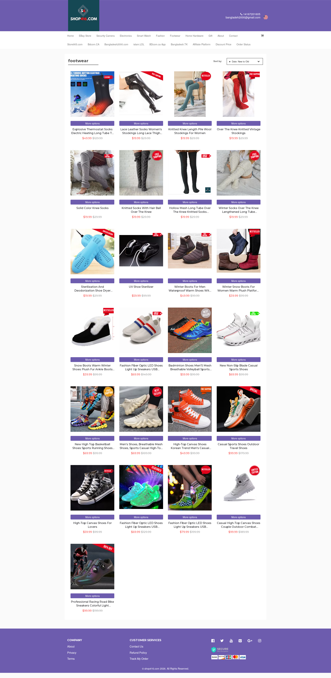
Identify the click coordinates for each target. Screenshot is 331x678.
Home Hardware (194, 35)
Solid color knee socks (92, 208)
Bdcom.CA (93, 44)
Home (70, 35)
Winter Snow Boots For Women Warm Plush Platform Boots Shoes (238, 290)
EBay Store (85, 35)
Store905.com (75, 44)
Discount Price (223, 44)
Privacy (71, 653)
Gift (210, 35)
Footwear (175, 35)
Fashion (160, 35)
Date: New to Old (240, 61)
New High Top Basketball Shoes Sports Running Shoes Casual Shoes (92, 448)
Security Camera (105, 35)
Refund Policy (138, 653)
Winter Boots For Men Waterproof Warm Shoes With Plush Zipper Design (190, 290)
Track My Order (139, 659)
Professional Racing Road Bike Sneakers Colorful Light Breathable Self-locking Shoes (92, 605)
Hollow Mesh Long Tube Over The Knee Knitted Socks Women (190, 211)
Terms (71, 659)
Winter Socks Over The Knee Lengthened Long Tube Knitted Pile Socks (239, 211)
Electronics (126, 35)
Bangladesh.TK (179, 44)
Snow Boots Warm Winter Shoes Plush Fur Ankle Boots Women (92, 369)
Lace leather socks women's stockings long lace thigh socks (141, 133)
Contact (233, 35)
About (221, 35)
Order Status (243, 44)
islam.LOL (138, 44)
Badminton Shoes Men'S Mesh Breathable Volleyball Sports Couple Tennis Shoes (189, 369)
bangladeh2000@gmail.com (243, 17)
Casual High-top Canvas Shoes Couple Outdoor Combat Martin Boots (238, 526)
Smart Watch (144, 35)
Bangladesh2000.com (116, 44)
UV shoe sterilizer (141, 286)
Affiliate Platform (201, 44)
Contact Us (136, 646)
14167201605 (251, 14)
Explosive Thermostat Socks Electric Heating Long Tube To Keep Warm (92, 133)
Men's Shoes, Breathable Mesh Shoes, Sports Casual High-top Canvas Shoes (141, 448)
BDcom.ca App (157, 44)
